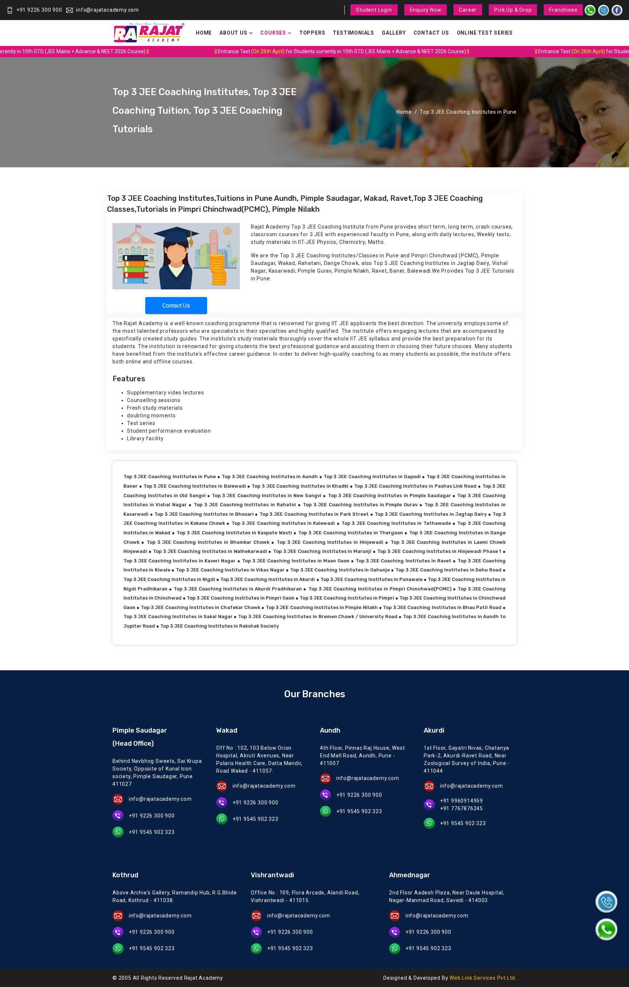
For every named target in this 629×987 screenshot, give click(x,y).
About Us (233, 33)
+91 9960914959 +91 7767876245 (461, 804)
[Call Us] (606, 902)
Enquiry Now (426, 10)
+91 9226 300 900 (39, 10)
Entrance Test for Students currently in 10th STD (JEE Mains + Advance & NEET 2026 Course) (333, 51)
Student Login (374, 10)
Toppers (312, 33)
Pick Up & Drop (512, 10)
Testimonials (353, 33)
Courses (273, 33)
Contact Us (431, 33)
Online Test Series (485, 33)
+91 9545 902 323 (152, 832)
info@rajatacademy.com (107, 10)
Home (204, 33)
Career (467, 10)
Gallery (394, 33)
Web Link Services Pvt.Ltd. (483, 978)
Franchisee (563, 10)
